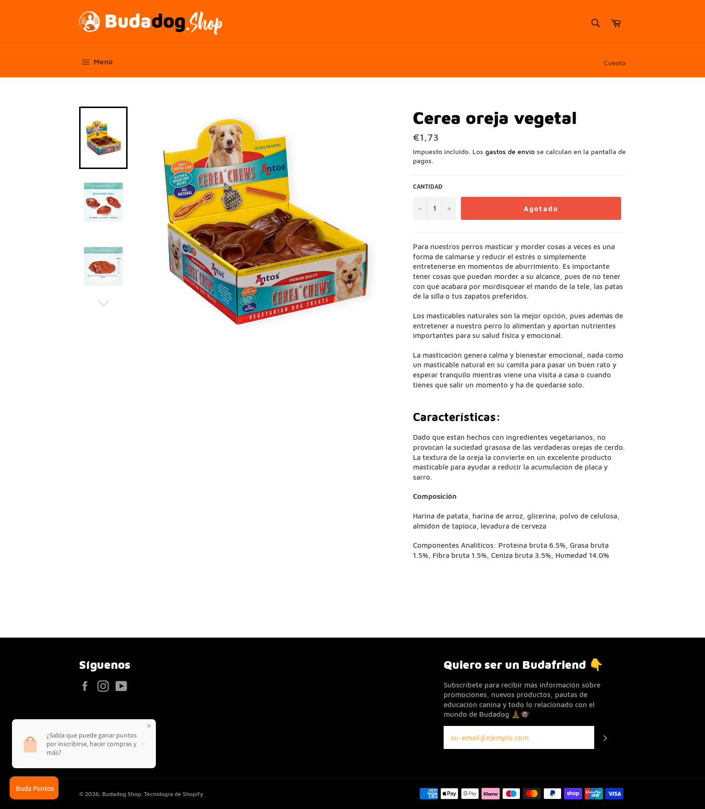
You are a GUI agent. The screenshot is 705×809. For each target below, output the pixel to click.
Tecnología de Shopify (173, 793)
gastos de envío (510, 151)
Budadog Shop (121, 793)
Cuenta (615, 63)
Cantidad (428, 186)
